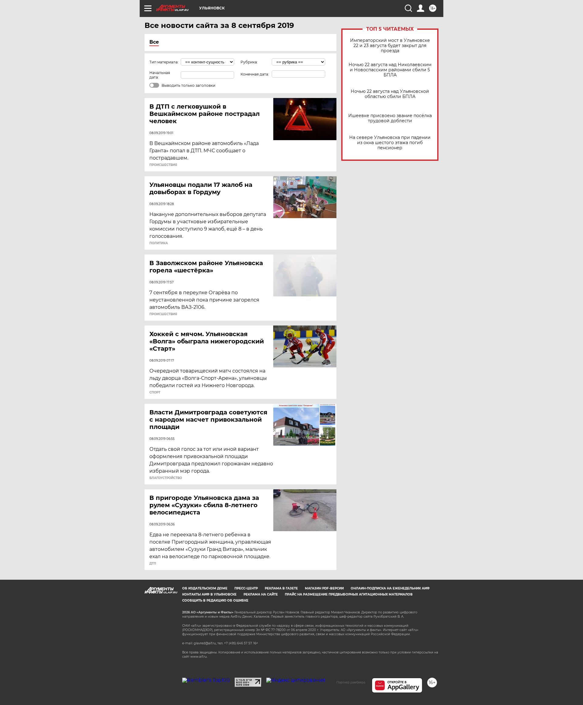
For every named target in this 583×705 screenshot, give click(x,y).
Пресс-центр (246, 588)
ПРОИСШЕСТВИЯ (163, 165)
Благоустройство (165, 478)
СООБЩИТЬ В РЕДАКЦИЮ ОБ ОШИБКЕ (215, 600)
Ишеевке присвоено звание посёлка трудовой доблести (390, 118)
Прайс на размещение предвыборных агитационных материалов (349, 594)
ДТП (152, 563)
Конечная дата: (254, 74)
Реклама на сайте (261, 594)
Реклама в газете (281, 588)
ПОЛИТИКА (158, 243)
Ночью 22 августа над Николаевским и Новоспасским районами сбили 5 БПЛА (390, 70)
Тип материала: (164, 62)
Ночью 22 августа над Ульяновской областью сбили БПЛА (390, 94)
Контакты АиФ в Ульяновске (209, 594)
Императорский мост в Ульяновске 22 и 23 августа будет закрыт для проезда (390, 45)
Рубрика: (249, 62)
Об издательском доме (204, 588)
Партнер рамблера (350, 682)
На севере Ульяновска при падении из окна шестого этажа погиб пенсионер (390, 142)
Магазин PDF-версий (324, 588)
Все (154, 42)
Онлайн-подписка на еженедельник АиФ (390, 588)
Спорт (154, 392)
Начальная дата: (159, 74)
